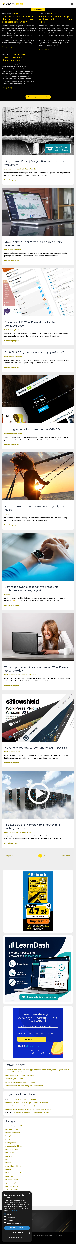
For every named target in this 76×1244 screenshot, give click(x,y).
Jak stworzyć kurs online (14, 1079)
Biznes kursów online (12, 1133)
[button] (5, 1214)
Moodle (8, 1163)
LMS (5, 330)
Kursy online (9, 1153)
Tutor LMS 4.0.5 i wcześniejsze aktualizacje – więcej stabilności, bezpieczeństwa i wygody (18, 19)
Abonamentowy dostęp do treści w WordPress (30, 1103)
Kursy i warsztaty (11, 1149)
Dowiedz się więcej (17, 1210)
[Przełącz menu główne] (72, 4)
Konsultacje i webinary (13, 1146)
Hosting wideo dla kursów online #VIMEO (32, 429)
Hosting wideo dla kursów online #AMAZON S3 (35, 747)
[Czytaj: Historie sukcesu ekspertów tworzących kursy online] (38, 476)
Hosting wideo (9, 832)
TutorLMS (14, 13)
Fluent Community (18, 54)
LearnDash (9, 1156)
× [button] (29, 1193)
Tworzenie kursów (28, 675)
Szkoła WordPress (31, 169)
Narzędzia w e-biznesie (12, 249)
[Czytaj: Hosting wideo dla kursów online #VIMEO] (38, 399)
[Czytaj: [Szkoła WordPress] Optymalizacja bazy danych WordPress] (38, 131)
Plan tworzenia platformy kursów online (19, 1075)
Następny (67, 855)
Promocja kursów (11, 1179)
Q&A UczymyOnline (12, 1183)
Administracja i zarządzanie (14, 169)
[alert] (17, 1216)
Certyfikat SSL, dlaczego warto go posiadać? (34, 352)
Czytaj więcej (7, 47)
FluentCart (53, 13)
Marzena (8, 1103)
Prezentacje (9, 1176)
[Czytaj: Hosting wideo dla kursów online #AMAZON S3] (38, 717)
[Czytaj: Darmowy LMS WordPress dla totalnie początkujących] (38, 292)
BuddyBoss (9, 1136)
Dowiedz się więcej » (11, 180)
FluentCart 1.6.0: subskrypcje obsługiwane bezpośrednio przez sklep (56, 19)
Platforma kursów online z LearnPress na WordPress (32, 1109)
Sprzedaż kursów (11, 1186)
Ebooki (7, 1139)
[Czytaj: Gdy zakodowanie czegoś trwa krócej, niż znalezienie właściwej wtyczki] (38, 557)
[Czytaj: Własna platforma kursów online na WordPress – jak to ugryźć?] (38, 637)
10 (48, 855)
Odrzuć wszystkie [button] (17, 1233)
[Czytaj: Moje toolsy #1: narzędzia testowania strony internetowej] (38, 212)
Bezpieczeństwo (11, 1129)
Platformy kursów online (16, 330)
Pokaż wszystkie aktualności (38, 97)
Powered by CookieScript (17, 1240)
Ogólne (7, 514)
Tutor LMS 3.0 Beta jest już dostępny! (23, 1099)
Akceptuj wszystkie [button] (16, 1228)
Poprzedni (9, 855)
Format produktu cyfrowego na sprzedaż (20, 1082)
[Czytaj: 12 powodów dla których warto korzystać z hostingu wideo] (38, 794)
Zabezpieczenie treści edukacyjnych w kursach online (25, 1086)
